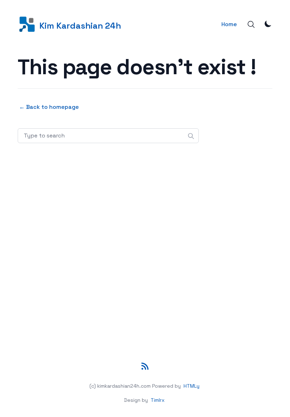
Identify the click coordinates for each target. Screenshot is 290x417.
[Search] (251, 24)
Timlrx (157, 400)
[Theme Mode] (268, 23)
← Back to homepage (49, 107)
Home (229, 24)
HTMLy (191, 386)
